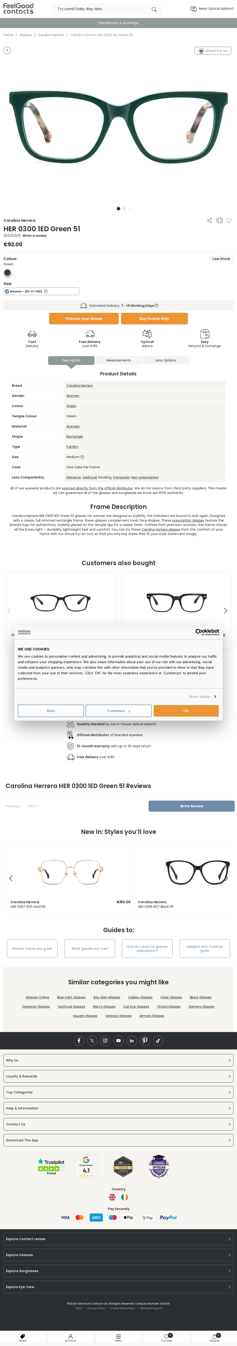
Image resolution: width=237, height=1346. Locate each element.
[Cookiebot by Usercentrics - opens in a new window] (199, 632)
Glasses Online (37, 997)
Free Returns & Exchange (118, 23)
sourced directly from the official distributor (97, 488)
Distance (73, 477)
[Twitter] (92, 1041)
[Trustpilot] (51, 1174)
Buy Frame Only (154, 318)
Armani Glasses (152, 1015)
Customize (116, 711)
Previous (13, 806)
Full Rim (72, 446)
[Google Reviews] (86, 1177)
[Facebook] (79, 1041)
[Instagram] (105, 1041)
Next (32, 806)
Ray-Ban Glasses (107, 997)
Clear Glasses (171, 997)
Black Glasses (201, 997)
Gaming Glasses (201, 1006)
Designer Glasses (36, 1006)
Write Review (191, 806)
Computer (121, 477)
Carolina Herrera (79, 385)
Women (72, 395)
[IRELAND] (124, 1197)
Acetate (73, 426)
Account (70, 1341)
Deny (51, 711)
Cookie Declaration (122, 1308)
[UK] (112, 1197)
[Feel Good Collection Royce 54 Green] (60, 577)
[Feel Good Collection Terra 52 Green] (177, 577)
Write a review (34, 235)
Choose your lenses (84, 318)
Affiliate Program (151, 1308)
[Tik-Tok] (158, 1041)
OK (186, 711)
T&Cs (78, 1308)
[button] (118, 208)
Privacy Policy (96, 1308)
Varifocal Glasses (71, 1006)
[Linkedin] (132, 1041)
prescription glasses (188, 520)
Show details (199, 696)
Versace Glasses (118, 1015)
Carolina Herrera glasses (160, 529)
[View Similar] (219, 220)
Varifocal (89, 477)
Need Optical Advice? (216, 8)
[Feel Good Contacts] (18, 9)
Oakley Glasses (140, 997)
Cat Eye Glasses (136, 1006)
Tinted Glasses (169, 1006)
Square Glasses (85, 1015)
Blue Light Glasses (71, 997)
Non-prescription (145, 477)
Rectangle (74, 436)
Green (71, 406)
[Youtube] (118, 1041)
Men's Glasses (104, 1006)
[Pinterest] (145, 1041)
